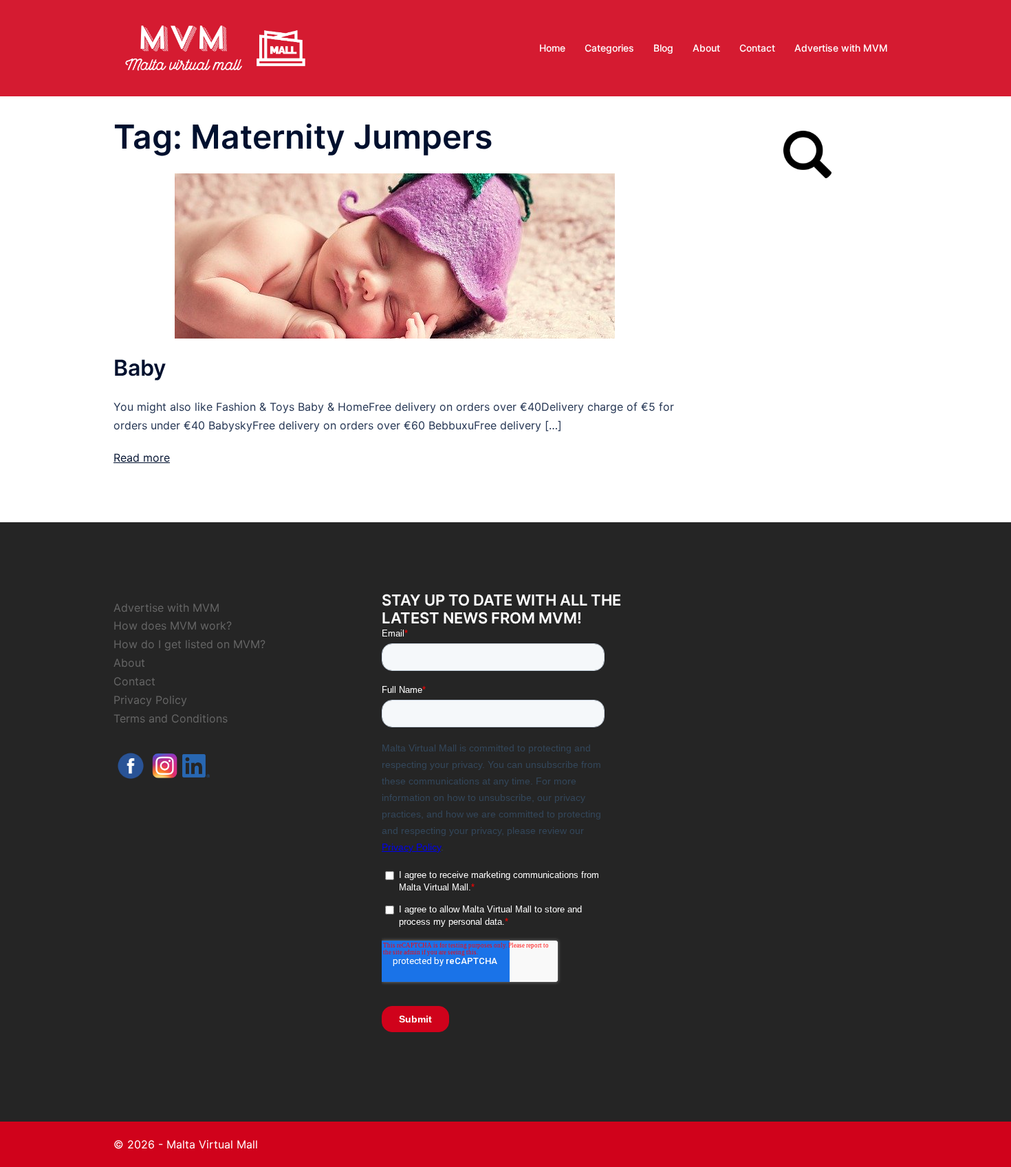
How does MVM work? (172, 625)
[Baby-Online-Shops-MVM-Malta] (395, 254)
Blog (663, 48)
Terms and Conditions (170, 718)
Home (552, 48)
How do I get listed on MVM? (189, 644)
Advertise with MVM (841, 48)
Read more (141, 457)
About (706, 48)
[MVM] (215, 47)
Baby (139, 367)
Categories (609, 48)
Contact (757, 48)
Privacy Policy (150, 700)
